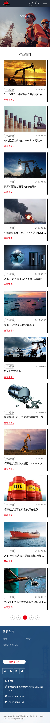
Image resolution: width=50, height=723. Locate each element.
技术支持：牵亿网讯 (17, 719)
